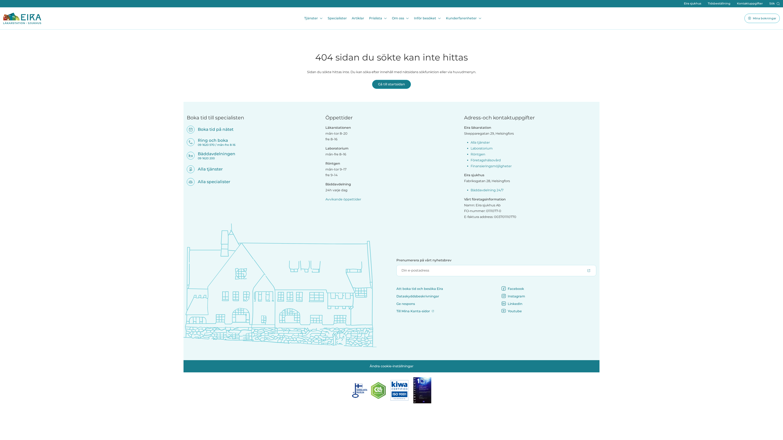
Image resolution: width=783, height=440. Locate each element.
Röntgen (478, 154)
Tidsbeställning (719, 3)
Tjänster (311, 18)
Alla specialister (211, 181)
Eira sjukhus (692, 3)
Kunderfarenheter (461, 18)
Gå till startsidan (391, 84)
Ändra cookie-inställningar (392, 366)
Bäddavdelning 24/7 (487, 190)
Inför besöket (425, 18)
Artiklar (358, 18)
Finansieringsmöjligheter (491, 166)
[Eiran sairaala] (22, 18)
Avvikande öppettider (343, 199)
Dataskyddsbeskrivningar (417, 296)
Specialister (337, 18)
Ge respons (405, 304)
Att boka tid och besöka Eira (419, 289)
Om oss (398, 18)
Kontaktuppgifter (750, 3)
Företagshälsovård (486, 160)
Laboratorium (482, 148)
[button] (774, 4)
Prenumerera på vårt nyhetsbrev (423, 260)
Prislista (375, 18)
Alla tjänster (207, 169)
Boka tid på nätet (212, 129)
